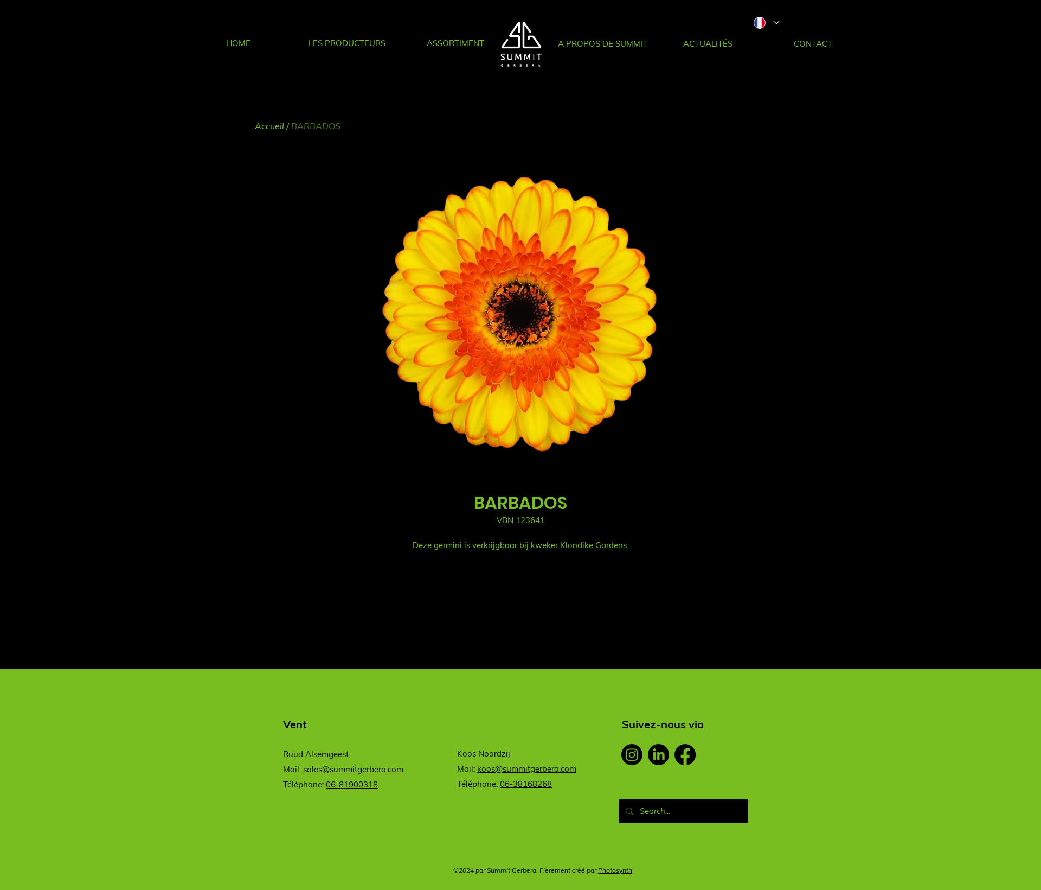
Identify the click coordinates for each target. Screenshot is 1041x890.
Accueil (269, 125)
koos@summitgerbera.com (526, 769)
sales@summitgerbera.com (353, 769)
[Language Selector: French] (766, 22)
